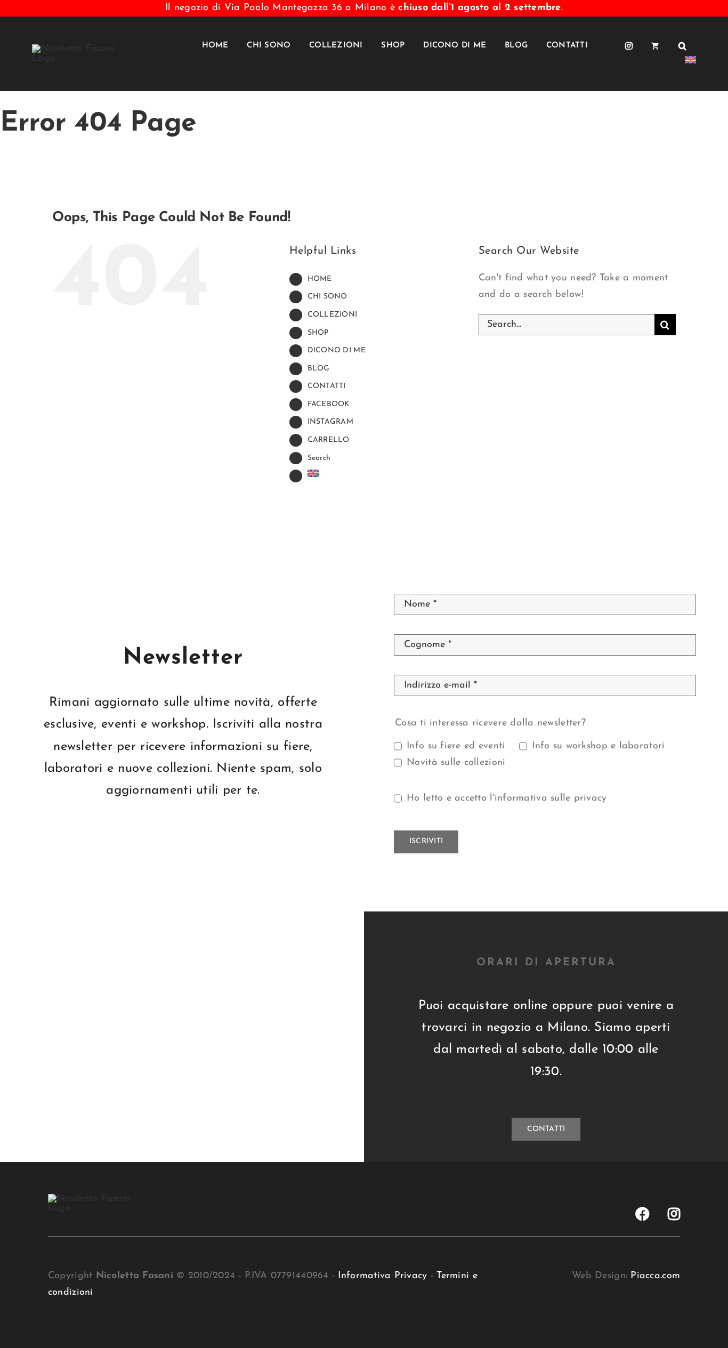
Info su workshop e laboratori (598, 746)
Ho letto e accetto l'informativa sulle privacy (506, 798)
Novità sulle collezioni (456, 763)
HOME (320, 279)
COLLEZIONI (333, 315)
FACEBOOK (329, 404)
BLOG (319, 369)
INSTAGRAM (330, 422)
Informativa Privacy (382, 1276)
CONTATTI (327, 386)
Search (319, 458)
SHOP (318, 333)
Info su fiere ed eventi (456, 746)
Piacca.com (655, 1276)
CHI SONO (327, 297)
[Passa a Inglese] (690, 62)
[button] (682, 46)
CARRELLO (329, 440)
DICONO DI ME (337, 350)
